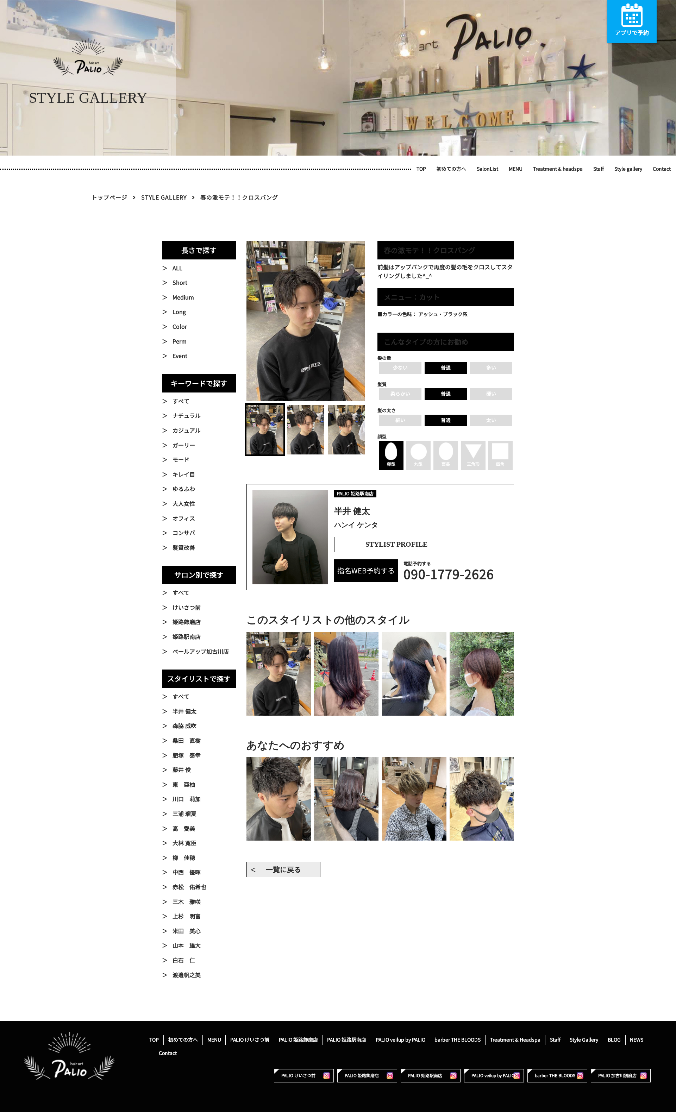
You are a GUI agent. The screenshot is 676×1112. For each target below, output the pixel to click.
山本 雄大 (187, 945)
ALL (177, 268)
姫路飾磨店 (187, 622)
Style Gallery (584, 1039)
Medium (183, 297)
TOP (421, 168)
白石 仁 (184, 960)
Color (180, 327)
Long (179, 312)
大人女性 (184, 504)
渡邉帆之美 (187, 975)
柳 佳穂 (184, 858)
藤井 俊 (182, 770)
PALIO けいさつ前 (249, 1039)
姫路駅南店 (187, 637)
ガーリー (184, 445)
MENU (515, 168)
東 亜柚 (184, 785)
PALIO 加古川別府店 (617, 1076)
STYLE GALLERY (164, 197)
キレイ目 (184, 474)
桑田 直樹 (187, 741)
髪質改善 (184, 548)
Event (180, 356)
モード (181, 460)
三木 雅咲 (187, 902)
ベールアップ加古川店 (201, 651)
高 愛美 (184, 829)
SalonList (487, 168)
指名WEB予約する (366, 571)
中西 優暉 (187, 872)
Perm (180, 341)
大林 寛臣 (184, 843)
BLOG (614, 1039)
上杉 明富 (187, 916)
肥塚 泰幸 (187, 755)
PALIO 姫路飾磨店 (298, 1039)
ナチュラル (187, 416)
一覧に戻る (283, 869)
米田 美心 (187, 931)
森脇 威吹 (184, 726)
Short (180, 283)
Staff (598, 168)
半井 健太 (184, 711)
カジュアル (187, 430)
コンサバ (184, 533)
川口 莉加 (187, 799)
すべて (181, 401)
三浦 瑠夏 (184, 814)
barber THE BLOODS (457, 1039)
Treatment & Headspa (515, 1039)
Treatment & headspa (558, 168)
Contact (662, 168)
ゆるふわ (184, 489)
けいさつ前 (187, 607)
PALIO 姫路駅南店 (346, 1039)
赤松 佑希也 (189, 887)
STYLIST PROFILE (396, 544)
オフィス (184, 518)
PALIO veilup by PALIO (400, 1039)
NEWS (636, 1039)
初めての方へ (451, 168)
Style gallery (628, 168)
